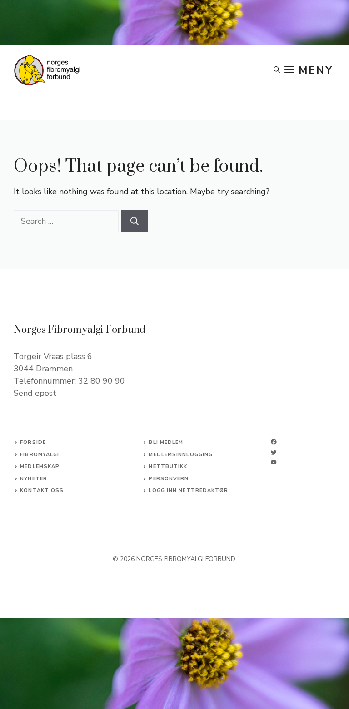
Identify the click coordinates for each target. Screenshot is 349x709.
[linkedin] (274, 462)
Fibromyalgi (39, 454)
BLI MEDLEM (166, 442)
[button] (276, 70)
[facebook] (274, 442)
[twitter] (274, 452)
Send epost (35, 393)
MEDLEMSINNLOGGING (181, 454)
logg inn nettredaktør (188, 490)
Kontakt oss (42, 490)
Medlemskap (40, 466)
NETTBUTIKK (168, 466)
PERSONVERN (169, 478)
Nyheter (33, 478)
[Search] (134, 221)
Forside (33, 442)
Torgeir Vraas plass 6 (53, 356)
